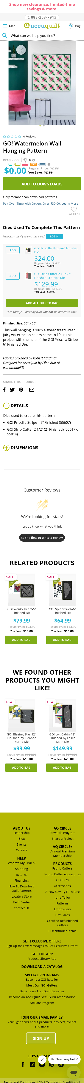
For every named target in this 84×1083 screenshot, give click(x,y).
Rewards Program (62, 833)
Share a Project (62, 838)
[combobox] (42, 35)
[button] (40, 126)
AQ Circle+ (62, 846)
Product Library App (42, 959)
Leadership (22, 833)
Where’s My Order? (21, 863)
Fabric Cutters (62, 868)
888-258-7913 (43, 17)
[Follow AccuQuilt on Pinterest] (51, 1068)
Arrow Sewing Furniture (62, 892)
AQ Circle (62, 828)
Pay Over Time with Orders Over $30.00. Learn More (40, 203)
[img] (4, 136)
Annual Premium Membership (62, 853)
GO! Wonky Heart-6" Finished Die (21, 611)
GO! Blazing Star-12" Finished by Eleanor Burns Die (21, 738)
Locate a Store (21, 896)
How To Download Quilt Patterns (21, 888)
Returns (21, 875)
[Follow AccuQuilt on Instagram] (32, 1068)
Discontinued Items (62, 931)
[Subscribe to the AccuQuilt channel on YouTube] (42, 1068)
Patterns (62, 903)
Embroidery (62, 909)
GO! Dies (62, 880)
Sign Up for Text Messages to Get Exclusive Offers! (42, 946)
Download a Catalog (42, 966)
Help (21, 858)
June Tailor (62, 897)
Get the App (42, 954)
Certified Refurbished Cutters (62, 923)
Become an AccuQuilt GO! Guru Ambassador (42, 997)
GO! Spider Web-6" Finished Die (62, 611)
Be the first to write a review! (42, 538)
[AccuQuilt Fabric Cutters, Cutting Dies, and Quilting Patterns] (42, 25)
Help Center (21, 902)
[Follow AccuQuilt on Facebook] (23, 1068)
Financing (22, 880)
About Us (21, 828)
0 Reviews (29, 136)
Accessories (62, 886)
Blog (22, 838)
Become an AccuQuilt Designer (42, 991)
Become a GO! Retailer (42, 979)
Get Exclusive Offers (42, 941)
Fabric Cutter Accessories (62, 874)
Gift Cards (62, 915)
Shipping (21, 869)
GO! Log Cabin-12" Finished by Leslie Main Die (62, 738)
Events (21, 844)
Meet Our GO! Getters (42, 985)
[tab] (42, 406)
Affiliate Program (42, 1003)
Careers (21, 850)
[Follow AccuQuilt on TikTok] (61, 1068)
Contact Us (21, 908)
